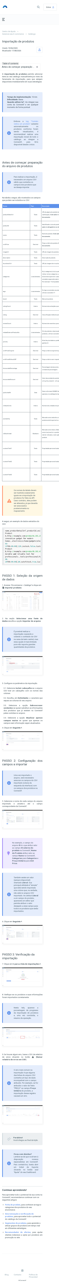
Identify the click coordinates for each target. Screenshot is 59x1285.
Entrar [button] (48, 7)
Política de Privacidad (33, 1276)
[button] (38, 7)
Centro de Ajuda (8, 31)
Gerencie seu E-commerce (13, 34)
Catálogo (32, 34)
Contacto (17, 1275)
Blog (7, 1275)
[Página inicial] (9, 7)
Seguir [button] (40, 50)
